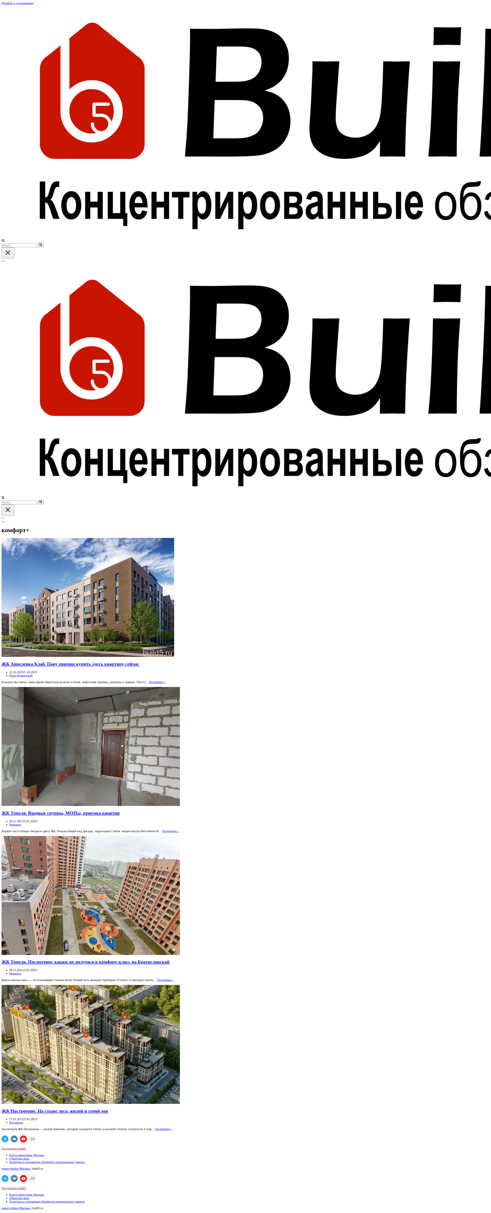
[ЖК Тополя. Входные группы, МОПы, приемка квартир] (91, 804)
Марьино (15, 824)
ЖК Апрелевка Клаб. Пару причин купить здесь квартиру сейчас (70, 663)
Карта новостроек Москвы (26, 1155)
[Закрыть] (8, 253)
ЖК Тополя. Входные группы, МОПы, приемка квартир (61, 813)
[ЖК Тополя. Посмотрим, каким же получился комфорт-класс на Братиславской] (91, 954)
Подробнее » (157, 682)
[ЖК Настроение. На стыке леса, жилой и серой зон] (91, 1102)
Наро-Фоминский (21, 675)
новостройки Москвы (16, 1168)
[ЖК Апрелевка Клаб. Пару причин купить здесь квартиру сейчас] (88, 655)
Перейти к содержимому (18, 3)
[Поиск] (3, 240)
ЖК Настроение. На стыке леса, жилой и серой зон (55, 1110)
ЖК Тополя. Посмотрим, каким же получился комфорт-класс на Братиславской (86, 961)
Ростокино (16, 1122)
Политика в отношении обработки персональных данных (47, 1162)
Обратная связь (19, 1158)
